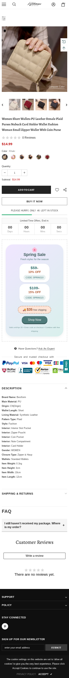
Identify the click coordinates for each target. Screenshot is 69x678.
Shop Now (34, 319)
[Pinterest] (5, 626)
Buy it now (35, 201)
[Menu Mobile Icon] (4, 4)
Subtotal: (6, 179)
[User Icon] (53, 4)
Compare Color (57, 86)
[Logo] (34, 4)
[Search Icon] (14, 4)
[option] (34, 59)
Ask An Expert (46, 348)
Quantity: (6, 166)
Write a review (35, 555)
